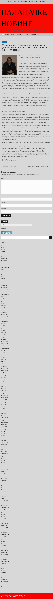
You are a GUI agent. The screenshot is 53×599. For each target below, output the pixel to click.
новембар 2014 (4, 556)
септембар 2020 (5, 402)
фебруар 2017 (4, 496)
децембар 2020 (4, 395)
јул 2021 (3, 379)
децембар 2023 (4, 314)
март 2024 (3, 307)
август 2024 (4, 296)
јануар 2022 (4, 366)
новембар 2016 (4, 503)
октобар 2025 (4, 265)
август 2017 (4, 482)
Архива (7, 34)
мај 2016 (3, 516)
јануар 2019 (4, 444)
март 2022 (3, 361)
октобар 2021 (4, 372)
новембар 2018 (4, 449)
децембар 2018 (4, 447)
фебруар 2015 (4, 550)
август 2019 (4, 431)
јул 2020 (3, 406)
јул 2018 (3, 458)
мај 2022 (3, 357)
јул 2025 (3, 271)
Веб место (3, 208)
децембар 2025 (4, 260)
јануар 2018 (4, 471)
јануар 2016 (4, 525)
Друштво (4, 42)
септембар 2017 (5, 480)
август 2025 (4, 269)
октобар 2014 (4, 559)
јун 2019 (3, 433)
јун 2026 (3, 247)
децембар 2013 (4, 581)
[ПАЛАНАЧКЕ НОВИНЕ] (2, 34)
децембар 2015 (4, 527)
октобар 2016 (4, 505)
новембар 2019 (4, 424)
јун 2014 (3, 568)
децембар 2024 (4, 287)
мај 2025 (3, 276)
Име (2, 196)
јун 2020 (3, 408)
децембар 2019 (4, 422)
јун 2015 (3, 541)
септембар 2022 (5, 348)
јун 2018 (3, 460)
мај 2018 (3, 462)
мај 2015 (3, 543)
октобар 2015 (4, 532)
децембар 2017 (4, 473)
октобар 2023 (4, 319)
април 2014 (3, 572)
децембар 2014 (4, 554)
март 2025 (3, 280)
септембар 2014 (5, 561)
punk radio (3, 228)
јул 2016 (3, 512)
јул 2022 (3, 352)
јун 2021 (3, 381)
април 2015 (3, 545)
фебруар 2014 (4, 577)
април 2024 (3, 305)
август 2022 (4, 350)
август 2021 (4, 377)
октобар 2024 (4, 292)
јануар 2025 (4, 285)
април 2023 (3, 332)
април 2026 (3, 251)
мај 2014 (3, 570)
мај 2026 (3, 249)
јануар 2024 (4, 312)
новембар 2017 (4, 476)
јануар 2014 (4, 579)
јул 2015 (3, 539)
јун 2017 (3, 487)
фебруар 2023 (4, 337)
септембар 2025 (5, 267)
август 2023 (4, 323)
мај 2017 (3, 489)
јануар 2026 (4, 258)
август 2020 (4, 404)
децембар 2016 (4, 500)
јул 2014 (3, 565)
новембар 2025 (4, 262)
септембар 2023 (5, 321)
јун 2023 (3, 328)
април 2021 (3, 386)
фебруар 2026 (4, 256)
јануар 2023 (4, 339)
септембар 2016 (5, 507)
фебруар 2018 (4, 469)
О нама (26, 34)
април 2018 (3, 464)
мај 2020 (3, 411)
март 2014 (3, 574)
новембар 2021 (4, 370)
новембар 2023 (4, 316)
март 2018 (3, 467)
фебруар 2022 (4, 363)
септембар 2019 (5, 429)
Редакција (33, 34)
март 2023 (3, 334)
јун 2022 (3, 354)
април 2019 (3, 438)
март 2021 (3, 388)
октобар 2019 (4, 426)
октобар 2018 (4, 451)
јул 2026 (3, 245)
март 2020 (3, 415)
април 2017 (3, 491)
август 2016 (4, 509)
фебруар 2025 (4, 283)
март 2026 (3, 254)
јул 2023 (3, 325)
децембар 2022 (4, 341)
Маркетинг (20, 34)
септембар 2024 (5, 294)
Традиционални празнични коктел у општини (39, 166)
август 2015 (4, 536)
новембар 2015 (4, 530)
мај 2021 (3, 384)
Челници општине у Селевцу (10, 166)
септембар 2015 (5, 534)
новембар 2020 (4, 397)
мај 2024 (3, 303)
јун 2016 (3, 514)
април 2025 (3, 278)
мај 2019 (3, 435)
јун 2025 (3, 274)
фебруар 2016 (4, 523)
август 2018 (4, 456)
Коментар (4, 178)
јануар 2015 (4, 552)
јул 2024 (3, 298)
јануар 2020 (4, 420)
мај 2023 (3, 330)
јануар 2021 (4, 393)
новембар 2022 (4, 343)
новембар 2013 (4, 583)
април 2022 (3, 359)
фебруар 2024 (4, 310)
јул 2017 (3, 485)
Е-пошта (3, 202)
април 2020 (3, 413)
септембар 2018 (5, 453)
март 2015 (3, 548)
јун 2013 (3, 586)
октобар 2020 (4, 399)
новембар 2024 (4, 289)
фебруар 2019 (4, 442)
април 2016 (3, 518)
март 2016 (3, 521)
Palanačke (14, 160)
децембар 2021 (4, 368)
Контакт (13, 34)
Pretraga (50, 238)
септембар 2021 (5, 375)
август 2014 (4, 563)
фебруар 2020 (4, 417)
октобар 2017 (4, 478)
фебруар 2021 (4, 390)
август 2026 (4, 242)
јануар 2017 (4, 498)
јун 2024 (3, 301)
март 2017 (3, 494)
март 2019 (3, 440)
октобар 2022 (4, 346)
